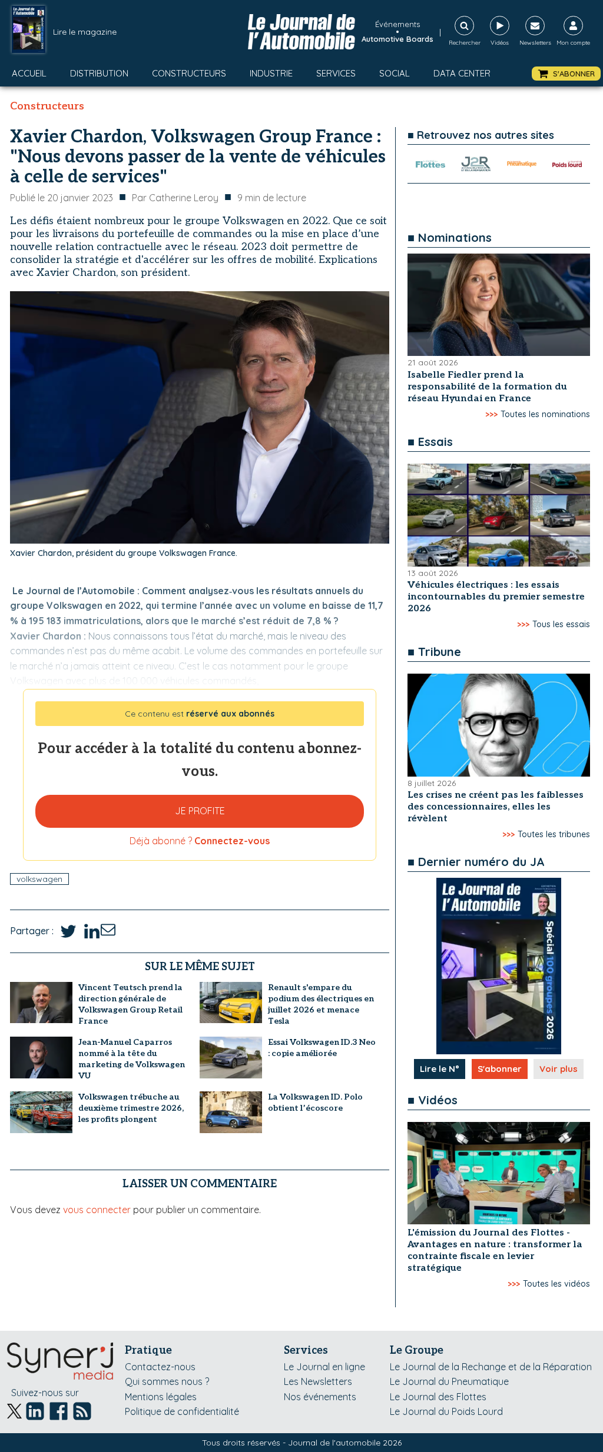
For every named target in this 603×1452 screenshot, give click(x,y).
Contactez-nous (160, 1367)
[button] (566, 73)
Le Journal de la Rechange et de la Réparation (491, 1367)
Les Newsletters (318, 1381)
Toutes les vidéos (556, 1283)
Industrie (271, 73)
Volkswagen (39, 879)
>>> (491, 414)
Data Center (462, 73)
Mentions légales (161, 1397)
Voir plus (558, 1068)
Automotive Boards (397, 39)
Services (336, 73)
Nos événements (320, 1397)
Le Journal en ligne (324, 1367)
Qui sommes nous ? (167, 1381)
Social (394, 73)
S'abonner (500, 1068)
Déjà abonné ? (200, 841)
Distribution (99, 73)
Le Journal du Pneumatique (449, 1381)
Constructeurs (189, 73)
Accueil (29, 73)
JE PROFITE (200, 811)
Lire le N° (439, 1068)
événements (397, 24)
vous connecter (97, 1209)
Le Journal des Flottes (438, 1397)
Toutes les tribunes (554, 834)
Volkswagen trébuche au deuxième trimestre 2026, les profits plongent (131, 1108)
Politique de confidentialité (182, 1411)
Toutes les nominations (545, 414)
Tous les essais (561, 624)
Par (175, 198)
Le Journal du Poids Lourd (446, 1411)
